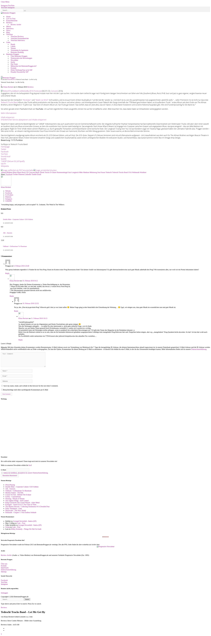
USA (130, 172)
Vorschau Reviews (17, 36)
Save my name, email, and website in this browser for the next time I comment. (31, 386)
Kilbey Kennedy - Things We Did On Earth (26, 529)
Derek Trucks (44, 172)
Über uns (4, 564)
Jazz (69, 172)
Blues (15, 172)
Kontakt (13, 68)
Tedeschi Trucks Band (9, 102)
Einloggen (4, 593)
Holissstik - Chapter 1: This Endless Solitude (20, 512)
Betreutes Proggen (12, 54)
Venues (13, 48)
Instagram (4, 584)
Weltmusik (135, 172)
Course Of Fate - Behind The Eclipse (18, 495)
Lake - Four (21, 523)
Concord (54, 91)
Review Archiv (16, 24)
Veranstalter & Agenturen (19, 50)
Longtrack (75, 172)
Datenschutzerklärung (198, 349)
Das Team (14, 64)
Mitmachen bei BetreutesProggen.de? (24, 66)
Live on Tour (10, 19)
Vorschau (9, 34)
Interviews (10, 28)
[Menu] (2, 76)
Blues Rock (21, 172)
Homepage (5, 147)
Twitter (3, 149)
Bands (13, 44)
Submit (27, 599)
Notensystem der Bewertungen (21, 58)
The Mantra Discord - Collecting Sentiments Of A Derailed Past (27, 506)
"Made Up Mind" (41, 100)
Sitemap (3, 572)
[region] (105, 428)
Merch (8, 26)
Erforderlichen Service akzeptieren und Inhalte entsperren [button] (23, 120)
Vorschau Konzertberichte (20, 38)
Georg (7, 527)
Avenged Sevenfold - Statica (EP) (24, 521)
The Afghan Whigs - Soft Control (17, 501)
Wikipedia (5, 166)
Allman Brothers (6, 172)
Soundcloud (5, 156)
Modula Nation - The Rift (14, 493)
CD (27, 172)
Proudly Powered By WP (19, 72)
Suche (13, 62)
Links (8, 42)
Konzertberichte (11, 21)
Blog (8, 32)
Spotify (3, 159)
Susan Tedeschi (106, 172)
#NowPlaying (10, 485)
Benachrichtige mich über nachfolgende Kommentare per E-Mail (25, 390)
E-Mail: (4, 470)
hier (30, 465)
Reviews (9, 23)
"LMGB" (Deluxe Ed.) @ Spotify (13, 161)
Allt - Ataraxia (7, 233)
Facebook (4, 151)
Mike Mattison (84, 172)
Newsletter (14, 60)
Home (8, 17)
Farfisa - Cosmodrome (13, 497)
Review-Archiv (6, 555)
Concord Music (34, 172)
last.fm (3, 163)
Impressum (4, 568)
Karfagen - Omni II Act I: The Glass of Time (20, 505)
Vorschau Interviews (18, 40)
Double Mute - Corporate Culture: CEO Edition (18, 219)
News (8, 30)
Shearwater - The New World (15, 510)
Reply (7, 273)
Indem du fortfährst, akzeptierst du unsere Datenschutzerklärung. (26, 473)
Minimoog (93, 172)
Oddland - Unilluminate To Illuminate (15, 246)
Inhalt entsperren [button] (7, 117)
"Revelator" (27, 100)
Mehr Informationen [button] (8, 113)
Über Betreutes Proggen (19, 56)
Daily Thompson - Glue (13, 508)
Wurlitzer (143, 172)
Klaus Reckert (8, 87)
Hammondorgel (62, 172)
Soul (99, 172)
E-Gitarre (53, 172)
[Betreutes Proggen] (8, 13)
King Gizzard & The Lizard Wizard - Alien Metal (22, 503)
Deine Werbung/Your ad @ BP (21, 70)
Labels (13, 46)
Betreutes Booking (17, 52)
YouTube (4, 154)
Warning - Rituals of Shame (15, 499)
